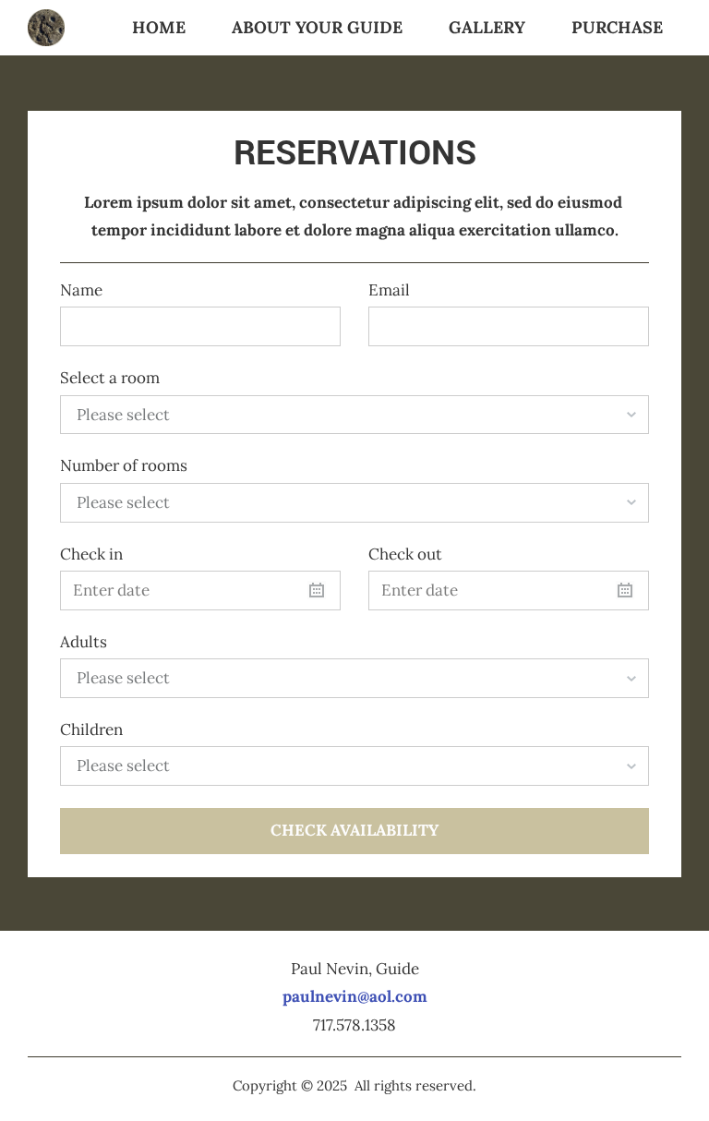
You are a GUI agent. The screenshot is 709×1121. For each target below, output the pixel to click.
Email (389, 290)
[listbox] (354, 415)
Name (81, 290)
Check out (405, 554)
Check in (91, 554)
